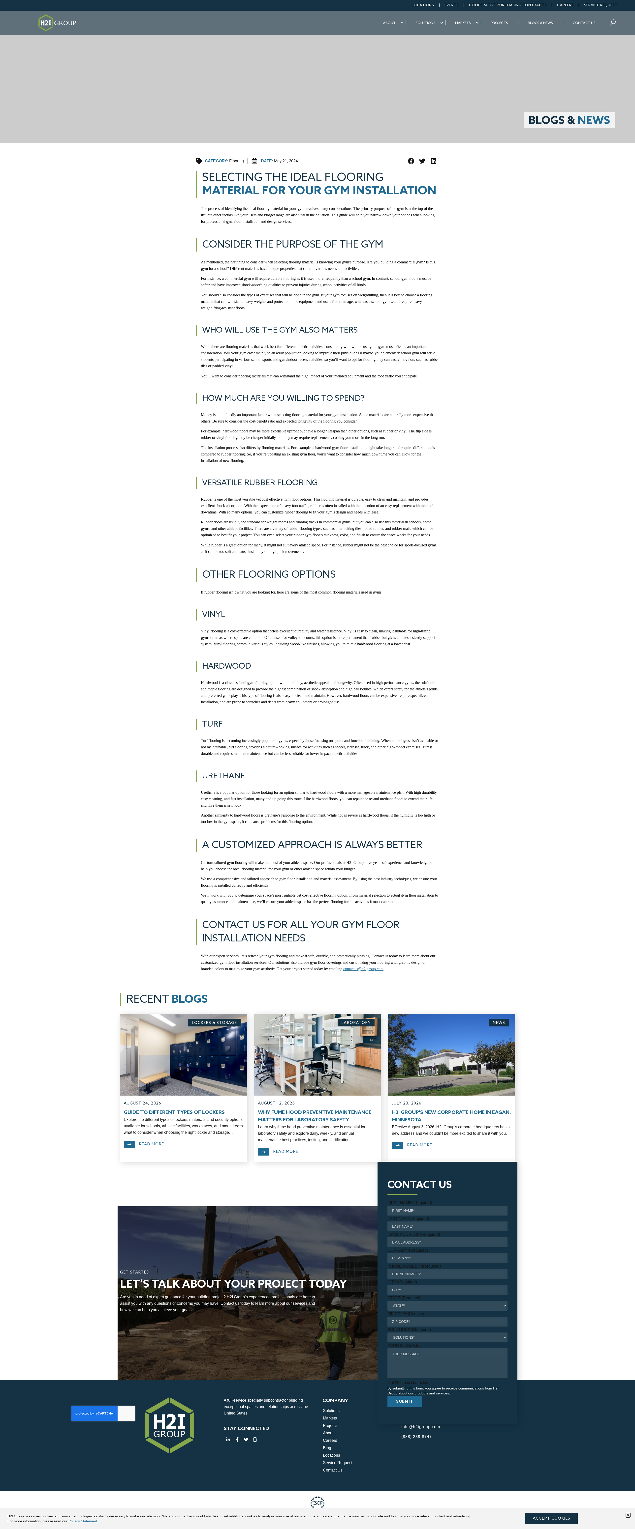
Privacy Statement (82, 1521)
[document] (317, 764)
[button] (628, 1515)
